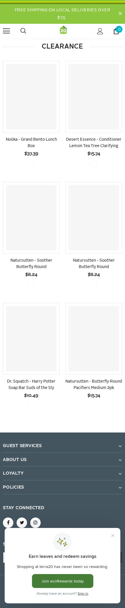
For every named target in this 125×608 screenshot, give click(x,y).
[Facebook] (8, 522)
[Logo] (63, 31)
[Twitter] (22, 522)
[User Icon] (100, 31)
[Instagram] (35, 522)
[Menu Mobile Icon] (6, 31)
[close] (120, 14)
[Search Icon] (29, 31)
